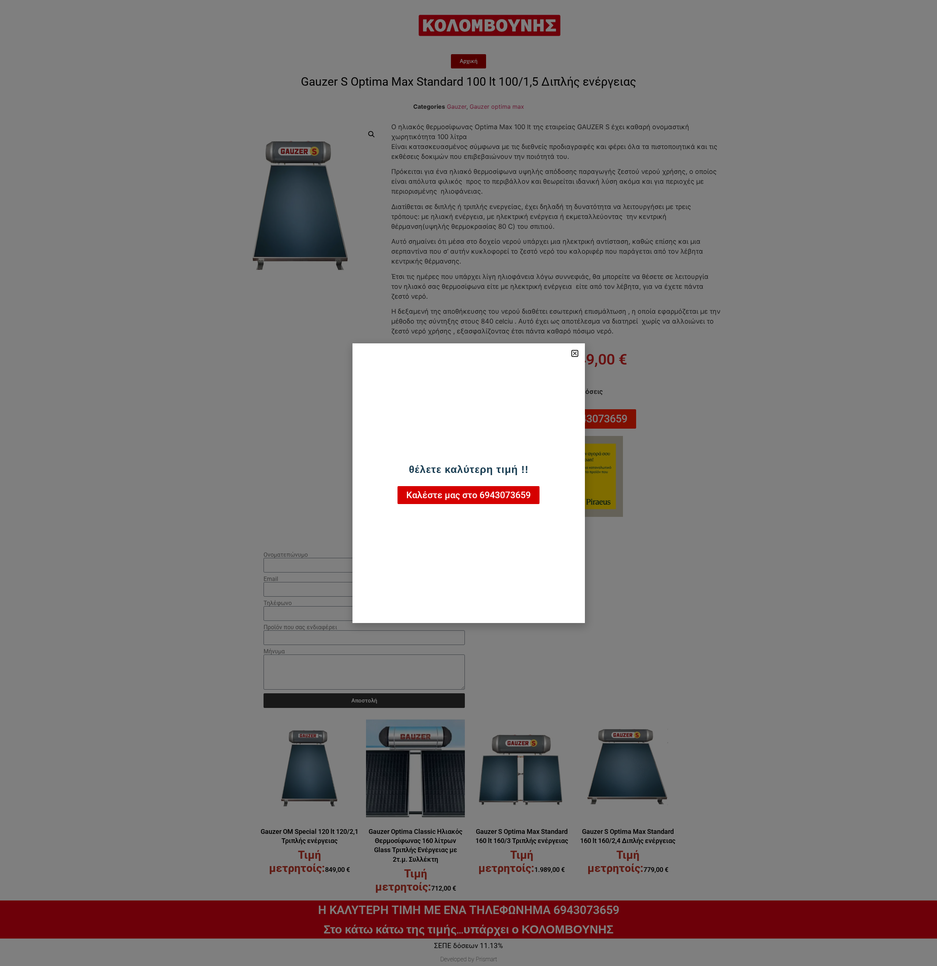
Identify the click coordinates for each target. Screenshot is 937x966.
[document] (468, 483)
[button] (575, 353)
